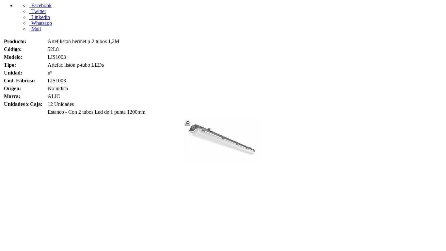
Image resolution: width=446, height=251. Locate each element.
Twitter (37, 11)
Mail (35, 29)
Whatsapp (40, 23)
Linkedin (39, 17)
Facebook (40, 5)
